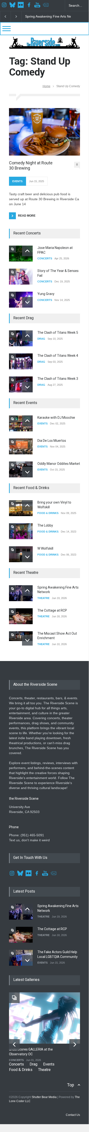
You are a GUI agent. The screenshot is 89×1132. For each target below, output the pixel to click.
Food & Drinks (20, 1069)
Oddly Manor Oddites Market (58, 464)
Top (70, 1084)
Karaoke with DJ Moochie (56, 417)
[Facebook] (29, 5)
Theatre (44, 1069)
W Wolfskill (45, 548)
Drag (33, 1064)
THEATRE (43, 598)
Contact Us (73, 1115)
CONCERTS (44, 258)
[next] (27, 302)
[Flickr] (21, 5)
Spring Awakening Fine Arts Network (52, 16)
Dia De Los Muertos (51, 440)
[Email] (46, 5)
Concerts (16, 1064)
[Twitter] (13, 5)
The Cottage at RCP (52, 610)
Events (48, 1064)
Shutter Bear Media (44, 1097)
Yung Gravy (45, 294)
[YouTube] (37, 5)
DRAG (41, 338)
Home (46, 86)
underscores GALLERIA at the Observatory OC (31, 1051)
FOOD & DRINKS (47, 513)
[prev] (27, 251)
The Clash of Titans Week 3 (57, 379)
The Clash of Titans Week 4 (57, 355)
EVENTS (17, 181)
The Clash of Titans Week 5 (57, 332)
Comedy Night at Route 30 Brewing (31, 165)
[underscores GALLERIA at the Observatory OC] (47, 1018)
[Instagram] (4, 5)
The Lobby (45, 525)
